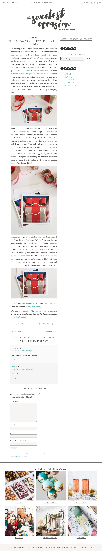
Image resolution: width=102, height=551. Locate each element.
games (42, 243)
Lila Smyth (15, 348)
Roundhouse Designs (52, 548)
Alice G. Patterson (33, 307)
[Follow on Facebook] (62, 48)
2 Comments (23, 324)
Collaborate (85, 39)
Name (12, 425)
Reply (13, 360)
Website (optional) (19, 441)
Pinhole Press (35, 67)
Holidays (34, 38)
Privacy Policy (71, 85)
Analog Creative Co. (85, 548)
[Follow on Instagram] (68, 48)
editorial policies (20, 317)
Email (12, 433)
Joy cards (20, 131)
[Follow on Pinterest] (71, 48)
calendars (53, 243)
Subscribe (69, 83)
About (64, 39)
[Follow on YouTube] (74, 48)
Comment (14, 402)
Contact (74, 39)
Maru (13, 366)
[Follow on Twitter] (65, 48)
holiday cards (24, 71)
